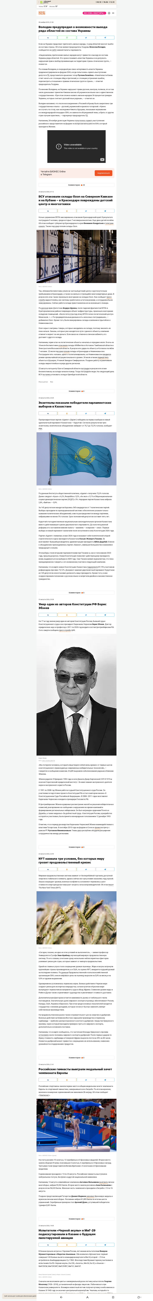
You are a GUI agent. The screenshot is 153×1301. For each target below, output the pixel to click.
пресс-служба (65, 630)
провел (98, 827)
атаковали (63, 345)
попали (66, 351)
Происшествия (43, 382)
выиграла (103, 1182)
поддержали (92, 567)
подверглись (103, 357)
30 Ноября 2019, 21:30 (46, 22)
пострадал (85, 368)
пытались (46, 374)
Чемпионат (44, 1095)
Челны (41, 6)
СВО (51, 382)
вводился (107, 354)
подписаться (103, 173)
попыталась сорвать (84, 120)
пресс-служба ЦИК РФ (48, 760)
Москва (52, 6)
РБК (40, 429)
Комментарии (76, 185)
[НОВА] (93, 13)
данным (44, 308)
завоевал (90, 1196)
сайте (54, 50)
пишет (111, 885)
